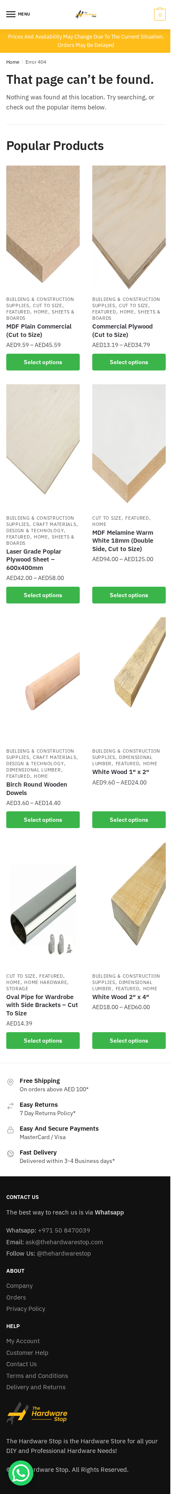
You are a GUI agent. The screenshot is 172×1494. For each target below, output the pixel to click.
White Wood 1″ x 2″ (120, 772)
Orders (16, 1297)
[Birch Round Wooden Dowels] (43, 680)
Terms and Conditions (37, 1376)
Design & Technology (35, 530)
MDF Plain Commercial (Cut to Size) (38, 330)
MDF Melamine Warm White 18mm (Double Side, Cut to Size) (122, 540)
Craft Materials (54, 524)
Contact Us (21, 1364)
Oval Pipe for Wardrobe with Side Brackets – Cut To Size (42, 1005)
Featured (18, 312)
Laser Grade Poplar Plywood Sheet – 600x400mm (33, 559)
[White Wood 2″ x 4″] (129, 905)
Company (19, 1285)
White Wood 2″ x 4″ (120, 997)
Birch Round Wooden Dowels (36, 788)
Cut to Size (47, 305)
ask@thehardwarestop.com (64, 1242)
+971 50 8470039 (64, 1230)
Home (13, 62)
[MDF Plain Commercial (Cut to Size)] (43, 228)
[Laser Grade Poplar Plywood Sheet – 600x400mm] (43, 447)
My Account (23, 1341)
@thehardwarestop (64, 1253)
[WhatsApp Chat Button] (20, 1473)
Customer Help (27, 1353)
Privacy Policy (25, 1309)
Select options (43, 362)
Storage (17, 989)
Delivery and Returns (36, 1387)
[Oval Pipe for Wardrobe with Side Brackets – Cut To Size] (43, 905)
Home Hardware (45, 982)
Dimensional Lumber (33, 770)
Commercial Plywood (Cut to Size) (122, 330)
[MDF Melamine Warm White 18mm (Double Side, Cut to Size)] (129, 447)
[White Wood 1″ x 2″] (129, 680)
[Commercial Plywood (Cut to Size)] (129, 228)
